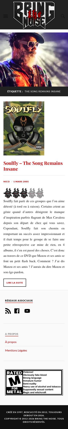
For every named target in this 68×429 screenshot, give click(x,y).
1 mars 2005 (21, 181)
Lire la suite (15, 282)
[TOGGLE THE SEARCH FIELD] (62, 16)
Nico (6, 181)
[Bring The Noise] (34, 15)
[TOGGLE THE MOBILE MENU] (5, 16)
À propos (11, 342)
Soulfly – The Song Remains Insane (33, 166)
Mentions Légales (16, 350)
